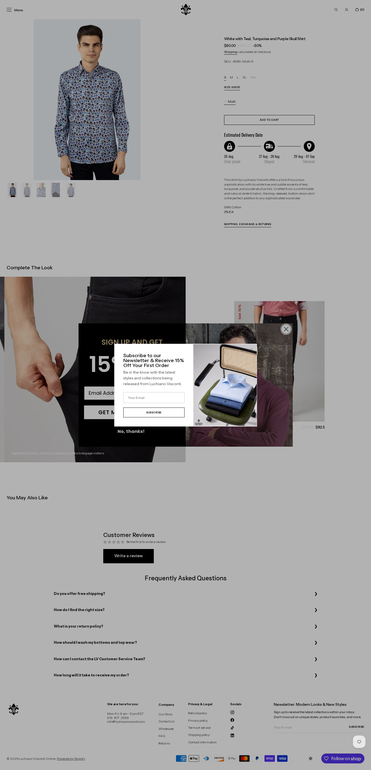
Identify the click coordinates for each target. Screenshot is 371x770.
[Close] (251, 349)
